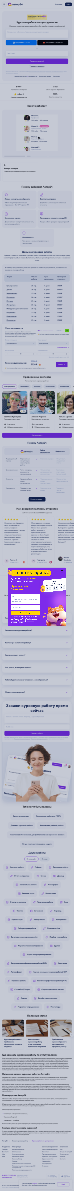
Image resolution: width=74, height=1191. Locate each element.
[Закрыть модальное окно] (62, 571)
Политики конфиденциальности (26, 621)
